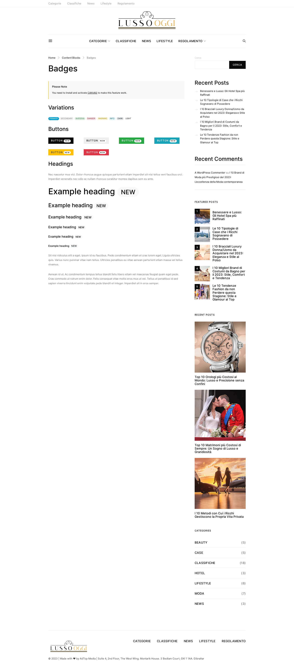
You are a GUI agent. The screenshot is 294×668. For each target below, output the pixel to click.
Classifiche (74, 3)
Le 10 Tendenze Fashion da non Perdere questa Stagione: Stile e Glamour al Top (219, 138)
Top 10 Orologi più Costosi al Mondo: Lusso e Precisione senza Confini (219, 380)
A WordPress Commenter (210, 172)
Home (51, 57)
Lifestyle (106, 3)
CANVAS (92, 92)
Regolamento (126, 3)
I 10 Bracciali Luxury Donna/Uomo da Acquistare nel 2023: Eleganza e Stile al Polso (222, 112)
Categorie (54, 3)
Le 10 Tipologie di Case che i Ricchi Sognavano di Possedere (221, 102)
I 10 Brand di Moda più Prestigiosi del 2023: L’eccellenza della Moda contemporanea (219, 177)
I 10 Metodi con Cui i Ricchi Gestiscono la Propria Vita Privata (219, 514)
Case (199, 552)
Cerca (198, 57)
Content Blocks (71, 57)
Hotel (200, 573)
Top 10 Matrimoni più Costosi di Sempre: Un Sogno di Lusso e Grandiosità (218, 448)
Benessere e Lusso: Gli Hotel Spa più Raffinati (222, 93)
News (90, 3)
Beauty (201, 542)
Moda (199, 593)
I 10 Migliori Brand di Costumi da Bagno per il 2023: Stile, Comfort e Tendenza (221, 125)
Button (60, 140)
